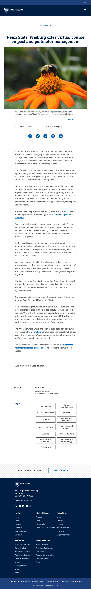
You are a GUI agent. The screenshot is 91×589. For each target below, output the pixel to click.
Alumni (46, 434)
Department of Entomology (67, 440)
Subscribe (60, 470)
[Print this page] (61, 136)
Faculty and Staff (46, 427)
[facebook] (30, 136)
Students (45, 419)
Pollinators (46, 447)
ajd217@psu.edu (42, 391)
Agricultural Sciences (45, 440)
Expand (70, 119)
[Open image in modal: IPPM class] (45, 78)
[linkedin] (45, 136)
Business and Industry (66, 427)
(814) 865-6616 (51, 394)
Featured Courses (45, 413)
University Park (67, 434)
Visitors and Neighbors (66, 419)
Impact (66, 413)
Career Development (66, 406)
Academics (45, 26)
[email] (53, 136)
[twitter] (38, 136)
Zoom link (36, 332)
